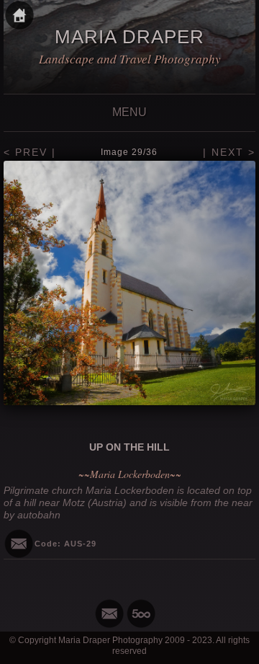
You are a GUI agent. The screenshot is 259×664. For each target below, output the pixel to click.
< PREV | (30, 152)
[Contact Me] (109, 613)
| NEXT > (229, 152)
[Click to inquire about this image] (18, 543)
